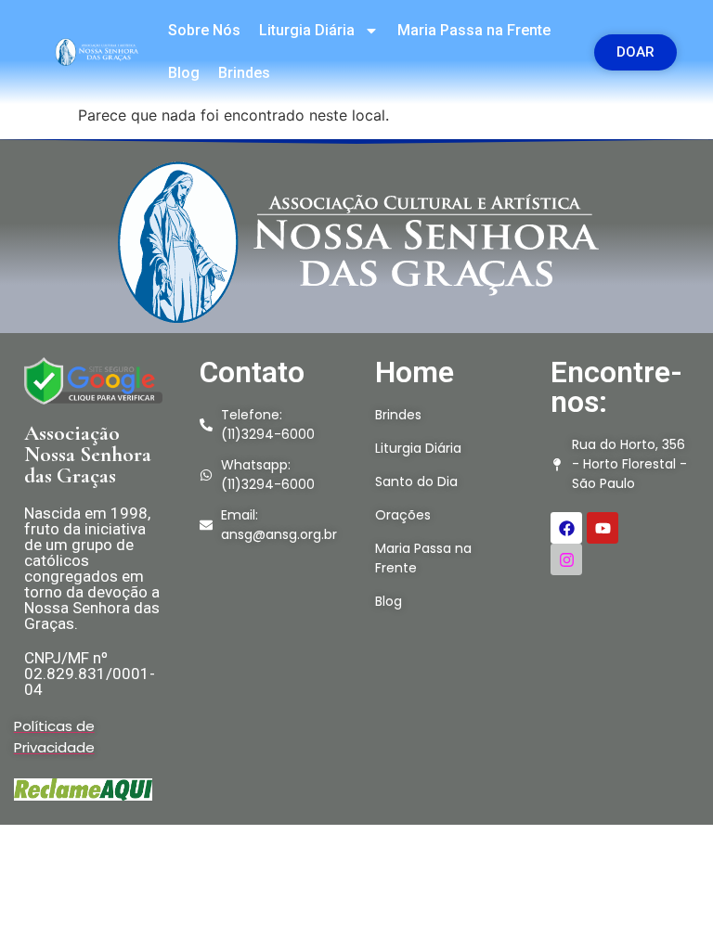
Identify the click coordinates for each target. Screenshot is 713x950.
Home (414, 372)
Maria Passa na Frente (474, 30)
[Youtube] (602, 528)
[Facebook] (566, 528)
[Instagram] (566, 559)
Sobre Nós (204, 30)
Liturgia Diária (307, 30)
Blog (184, 73)
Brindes (244, 73)
